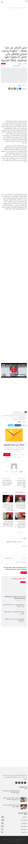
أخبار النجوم (3, 63)
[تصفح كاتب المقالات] (14, 466)
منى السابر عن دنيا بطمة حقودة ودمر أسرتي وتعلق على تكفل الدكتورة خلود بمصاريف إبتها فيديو (14, 416)
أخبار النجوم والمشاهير (16, 412)
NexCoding (19, 841)
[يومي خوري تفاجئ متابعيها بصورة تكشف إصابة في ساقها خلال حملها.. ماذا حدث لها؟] (8, 516)
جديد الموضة (24, 832)
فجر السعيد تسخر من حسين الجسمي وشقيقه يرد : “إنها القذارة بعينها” (7, 482)
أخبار (22, 412)
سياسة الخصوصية (5, 839)
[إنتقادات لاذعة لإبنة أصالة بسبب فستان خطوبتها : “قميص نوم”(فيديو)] (23, 806)
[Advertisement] (14, 31)
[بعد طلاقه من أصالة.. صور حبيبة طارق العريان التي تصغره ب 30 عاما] (23, 799)
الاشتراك (7, 455)
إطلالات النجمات (23, 820)
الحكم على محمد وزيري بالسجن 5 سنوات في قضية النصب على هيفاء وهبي (21, 483)
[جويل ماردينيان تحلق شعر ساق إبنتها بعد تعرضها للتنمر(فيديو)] (14, 588)
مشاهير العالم (24, 826)
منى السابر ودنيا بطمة (22, 419)
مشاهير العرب (24, 823)
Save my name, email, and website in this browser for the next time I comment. (15, 568)
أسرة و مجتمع (24, 829)
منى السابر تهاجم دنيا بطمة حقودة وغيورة (19, 414)
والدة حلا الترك (15, 419)
